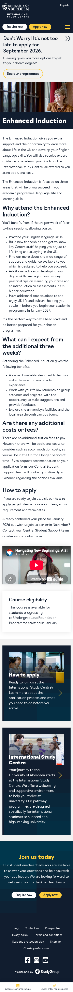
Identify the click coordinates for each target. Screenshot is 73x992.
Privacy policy (19, 935)
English (64, 5)
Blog (16, 928)
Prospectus (52, 928)
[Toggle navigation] (67, 27)
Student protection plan (28, 941)
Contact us (32, 928)
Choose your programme (18, 989)
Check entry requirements (54, 989)
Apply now (40, 27)
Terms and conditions (48, 935)
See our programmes (23, 74)
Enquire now (14, 27)
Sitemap (55, 941)
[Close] (66, 37)
